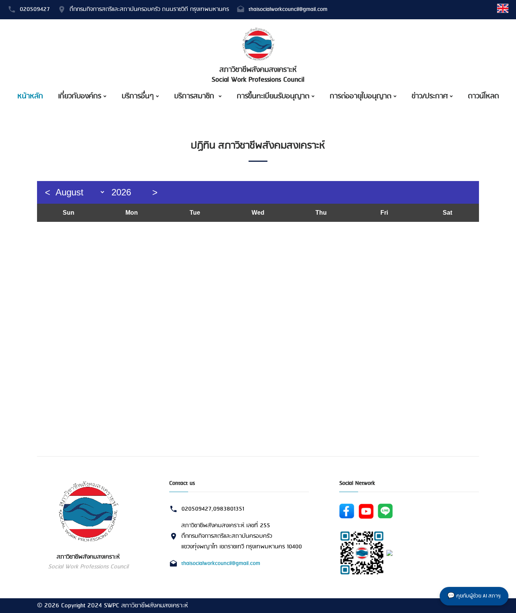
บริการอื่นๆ (138, 96)
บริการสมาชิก (195, 96)
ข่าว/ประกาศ (430, 96)
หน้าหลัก (30, 96)
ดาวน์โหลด (483, 96)
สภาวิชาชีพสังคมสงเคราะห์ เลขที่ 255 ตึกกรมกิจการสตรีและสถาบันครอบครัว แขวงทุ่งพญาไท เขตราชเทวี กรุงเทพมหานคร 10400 (241, 536)
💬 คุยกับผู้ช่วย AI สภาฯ (474, 596)
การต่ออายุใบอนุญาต (360, 96)
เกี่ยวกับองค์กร (79, 96)
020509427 (35, 9)
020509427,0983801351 (212, 509)
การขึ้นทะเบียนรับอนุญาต (273, 96)
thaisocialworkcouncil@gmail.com (288, 9)
